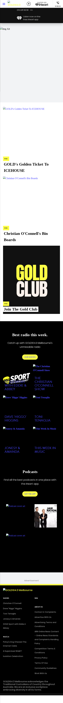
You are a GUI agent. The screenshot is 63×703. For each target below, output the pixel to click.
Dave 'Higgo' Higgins (12, 608)
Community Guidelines (46, 668)
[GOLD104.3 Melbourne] (14, 4)
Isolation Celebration (13, 656)
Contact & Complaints (45, 612)
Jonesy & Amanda (11, 619)
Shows (6, 598)
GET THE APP (29, 494)
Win (36, 598)
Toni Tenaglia (9, 613)
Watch (6, 637)
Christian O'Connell (12, 603)
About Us (39, 607)
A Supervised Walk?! (12, 651)
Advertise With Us (43, 617)
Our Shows (30, 357)
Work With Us (41, 673)
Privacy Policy (41, 657)
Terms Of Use (41, 663)
